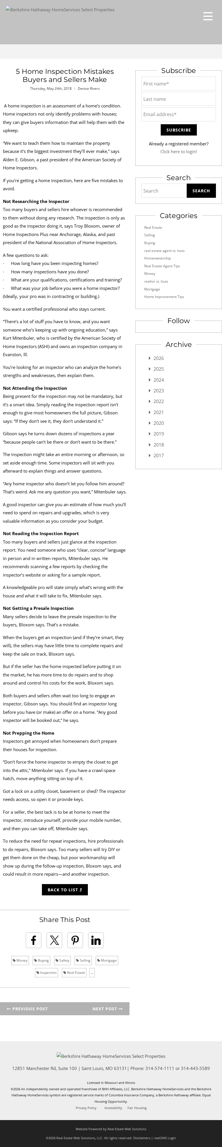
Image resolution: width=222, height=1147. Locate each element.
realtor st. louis (156, 281)
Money (21, 960)
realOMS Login (165, 1138)
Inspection (48, 972)
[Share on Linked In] (96, 940)
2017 (158, 455)
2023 (158, 390)
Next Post (105, 1008)
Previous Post (29, 1008)
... (92, 972)
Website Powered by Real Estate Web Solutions (111, 1129)
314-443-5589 (195, 1068)
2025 (158, 369)
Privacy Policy (86, 1108)
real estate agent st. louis (164, 250)
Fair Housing (137, 1108)
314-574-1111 (159, 1068)
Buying (43, 960)
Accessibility (113, 1108)
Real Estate (75, 972)
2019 (158, 434)
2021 (158, 412)
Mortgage (108, 960)
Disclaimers (141, 1138)
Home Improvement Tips (164, 296)
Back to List (63, 889)
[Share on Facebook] (33, 940)
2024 (158, 380)
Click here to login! (178, 151)
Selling (84, 960)
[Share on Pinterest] (75, 940)
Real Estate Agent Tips (162, 266)
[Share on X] (54, 940)
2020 (158, 423)
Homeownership (157, 258)
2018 (158, 445)
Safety (63, 960)
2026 (158, 358)
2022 (158, 401)
